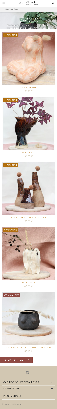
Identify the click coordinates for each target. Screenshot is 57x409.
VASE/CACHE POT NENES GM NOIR (28, 348)
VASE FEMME (28, 87)
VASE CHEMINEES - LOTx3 (28, 217)
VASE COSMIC (28, 152)
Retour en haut (16, 359)
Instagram (27, 372)
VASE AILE (28, 283)
